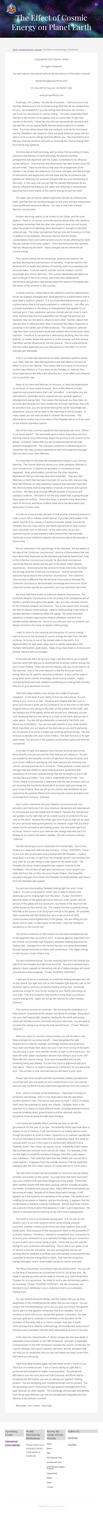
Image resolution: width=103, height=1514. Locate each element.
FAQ (48, 1453)
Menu (96, 4)
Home (15, 50)
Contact (50, 1487)
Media (49, 1478)
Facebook (73, 1437)
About (49, 1448)
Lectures (38, 50)
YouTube (72, 1444)
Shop (49, 1482)
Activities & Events (26, 50)
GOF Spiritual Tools (54, 1458)
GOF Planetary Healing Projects (56, 1468)
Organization (52, 1473)
